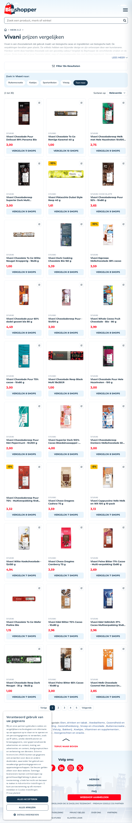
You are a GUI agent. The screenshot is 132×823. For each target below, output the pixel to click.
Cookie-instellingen (28, 790)
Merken (94, 779)
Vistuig (66, 82)
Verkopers (94, 785)
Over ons (96, 812)
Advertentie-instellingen (30, 783)
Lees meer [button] (118, 57)
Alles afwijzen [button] (27, 807)
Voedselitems (97, 722)
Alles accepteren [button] (27, 799)
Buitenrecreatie (15, 82)
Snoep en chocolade (92, 726)
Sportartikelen (50, 82)
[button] (27, 815)
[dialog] (27, 765)
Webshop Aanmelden (94, 797)
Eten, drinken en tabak (73, 722)
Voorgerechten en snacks (69, 732)
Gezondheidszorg (68, 726)
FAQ (94, 791)
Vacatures (55, 818)
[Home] (7, 29)
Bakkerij (67, 729)
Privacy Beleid (77, 812)
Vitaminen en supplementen (102, 729)
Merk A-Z (15, 30)
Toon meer (80, 82)
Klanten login (74, 818)
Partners (112, 812)
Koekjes (33, 82)
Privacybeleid (13, 793)
